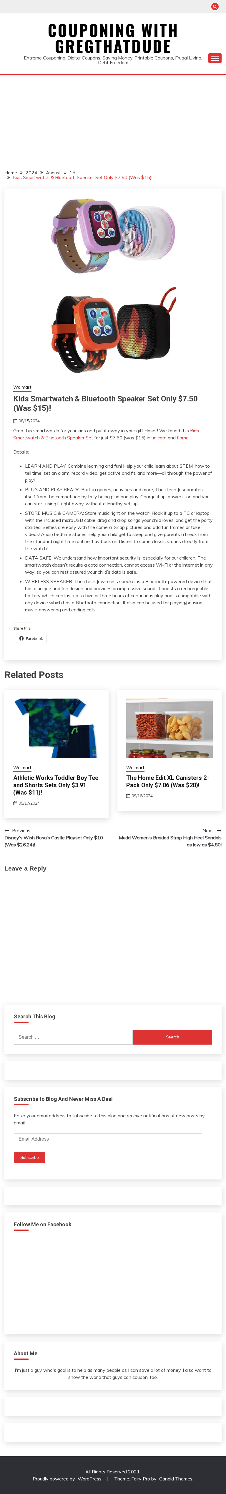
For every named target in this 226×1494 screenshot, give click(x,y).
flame (183, 438)
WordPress (90, 1479)
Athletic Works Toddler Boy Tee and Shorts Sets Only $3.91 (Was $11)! (55, 785)
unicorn (159, 438)
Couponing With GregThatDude (113, 38)
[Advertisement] (113, 119)
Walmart (22, 387)
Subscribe (29, 1157)
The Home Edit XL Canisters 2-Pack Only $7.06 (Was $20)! (167, 781)
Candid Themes (175, 1479)
